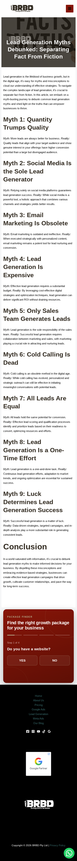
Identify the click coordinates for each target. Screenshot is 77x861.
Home (38, 695)
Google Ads (38, 709)
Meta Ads (38, 718)
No (54, 660)
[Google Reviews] (49, 731)
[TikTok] (43, 731)
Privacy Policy (57, 845)
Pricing (39, 704)
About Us (38, 700)
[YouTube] (38, 731)
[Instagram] (33, 731)
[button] (69, 853)
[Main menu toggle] (70, 8)
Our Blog (38, 723)
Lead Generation (38, 714)
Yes (22, 660)
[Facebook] (27, 731)
